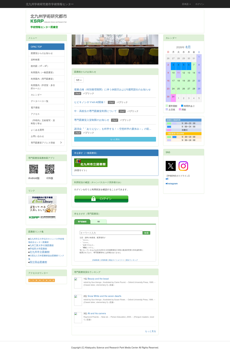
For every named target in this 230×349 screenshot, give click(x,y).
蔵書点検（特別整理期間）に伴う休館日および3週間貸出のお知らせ (112, 89)
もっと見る (115, 139)
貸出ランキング (132, 260)
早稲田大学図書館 (38, 248)
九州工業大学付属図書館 (42, 245)
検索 (146, 233)
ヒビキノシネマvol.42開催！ (90, 102)
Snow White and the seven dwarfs (104, 295)
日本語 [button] (185, 3)
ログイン (199, 3)
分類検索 (104, 260)
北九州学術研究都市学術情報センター (50, 4)
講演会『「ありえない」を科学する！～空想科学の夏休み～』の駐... (112, 128)
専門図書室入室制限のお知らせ (91, 120)
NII (98, 221)
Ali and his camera (97, 313)
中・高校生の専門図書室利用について (95, 111)
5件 (78, 79)
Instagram (172, 183)
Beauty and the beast (98, 278)
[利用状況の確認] (101, 197)
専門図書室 (82, 221)
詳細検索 (95, 260)
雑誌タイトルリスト (116, 260)
